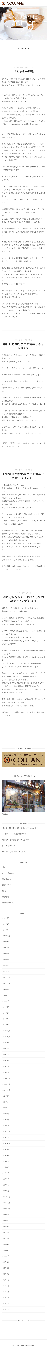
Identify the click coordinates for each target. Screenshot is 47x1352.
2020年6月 (5, 1232)
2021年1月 (5, 1191)
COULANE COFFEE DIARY (23, 23)
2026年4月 (5, 924)
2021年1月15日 (20, 340)
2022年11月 (6, 1084)
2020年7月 (5, 1226)
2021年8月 (5, 1155)
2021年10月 (6, 1143)
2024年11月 (6, 983)
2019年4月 (5, 1309)
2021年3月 (5, 1179)
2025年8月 (5, 948)
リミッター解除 (23, 71)
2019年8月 (5, 1286)
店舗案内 (5, 814)
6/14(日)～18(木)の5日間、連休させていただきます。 (20, 828)
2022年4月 (5, 1108)
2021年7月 (5, 1161)
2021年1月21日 (19, 67)
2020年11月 (6, 1203)
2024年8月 (5, 995)
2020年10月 (6, 1209)
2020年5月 (5, 1238)
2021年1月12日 (20, 470)
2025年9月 (5, 942)
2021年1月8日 (21, 593)
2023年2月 (5, 1072)
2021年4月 (5, 1173)
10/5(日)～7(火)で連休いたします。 (14, 852)
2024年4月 (5, 1013)
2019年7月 (5, 1292)
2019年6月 (5, 1298)
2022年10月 (6, 1090)
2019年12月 (6, 1262)
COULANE (13, 3)
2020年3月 (5, 1250)
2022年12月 (6, 1078)
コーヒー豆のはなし (8, 873)
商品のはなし (6, 879)
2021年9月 (5, 1149)
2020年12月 (6, 1197)
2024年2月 (5, 1025)
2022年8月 (5, 1096)
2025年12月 (6, 936)
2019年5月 (5, 1304)
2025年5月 (5, 960)
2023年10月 (6, 1037)
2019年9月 (5, 1280)
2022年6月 (5, 1102)
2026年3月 (5, 930)
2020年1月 (5, 1256)
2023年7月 (5, 1054)
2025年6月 (5, 954)
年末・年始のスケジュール (11, 846)
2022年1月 (5, 1126)
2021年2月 (5, 1185)
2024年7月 (5, 1001)
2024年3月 (5, 1019)
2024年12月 (6, 977)
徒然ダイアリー (7, 885)
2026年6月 (5, 918)
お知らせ (29, 340)
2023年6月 (5, 1060)
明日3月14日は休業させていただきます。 (16, 840)
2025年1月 (5, 971)
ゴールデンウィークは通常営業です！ (15, 834)
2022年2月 (5, 1120)
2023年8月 (5, 1049)
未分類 (4, 891)
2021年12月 (6, 1132)
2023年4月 (5, 1066)
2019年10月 (6, 1274)
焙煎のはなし (29, 67)
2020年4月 (5, 1244)
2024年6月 (5, 1007)
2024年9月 (5, 989)
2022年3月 (5, 1114)
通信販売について (8, 903)
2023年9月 (5, 1043)
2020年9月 (5, 1215)
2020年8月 (5, 1221)
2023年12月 (6, 1031)
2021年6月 (5, 1167)
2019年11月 (6, 1268)
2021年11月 (6, 1138)
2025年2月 (5, 966)
